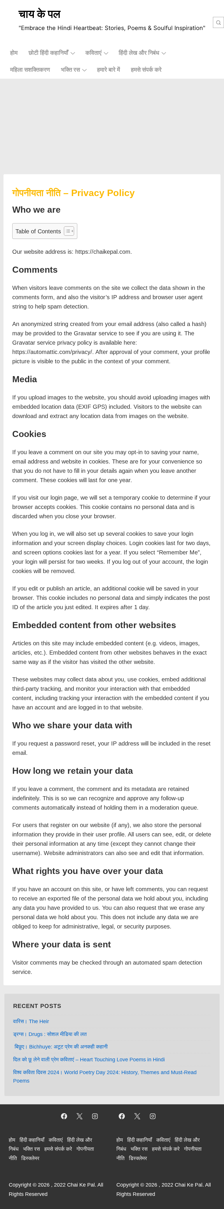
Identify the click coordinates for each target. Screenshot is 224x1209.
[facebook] (64, 1116)
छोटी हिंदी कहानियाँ (48, 52)
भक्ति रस (70, 69)
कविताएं (93, 52)
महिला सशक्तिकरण (30, 69)
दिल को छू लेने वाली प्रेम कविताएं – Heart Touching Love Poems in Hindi (89, 1059)
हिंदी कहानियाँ (32, 1140)
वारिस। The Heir (31, 1021)
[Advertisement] (112, 122)
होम (14, 52)
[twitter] (79, 1116)
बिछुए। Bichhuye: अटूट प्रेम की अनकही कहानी (60, 1047)
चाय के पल (39, 13)
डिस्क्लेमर (30, 1158)
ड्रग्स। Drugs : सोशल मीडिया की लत (50, 1034)
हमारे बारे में (108, 69)
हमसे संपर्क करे (146, 69)
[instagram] (94, 1116)
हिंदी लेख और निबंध (139, 52)
